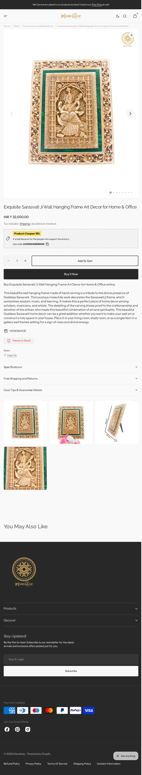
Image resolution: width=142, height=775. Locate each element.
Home (7, 26)
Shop (16, 26)
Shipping (25, 230)
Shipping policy (82, 768)
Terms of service (57, 768)
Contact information (108, 768)
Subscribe (69, 675)
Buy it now (70, 280)
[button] (5, 16)
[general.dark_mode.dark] (115, 16)
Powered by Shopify (38, 758)
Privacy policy (33, 768)
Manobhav (19, 758)
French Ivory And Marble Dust (38, 26)
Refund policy (12, 768)
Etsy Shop (97, 4)
